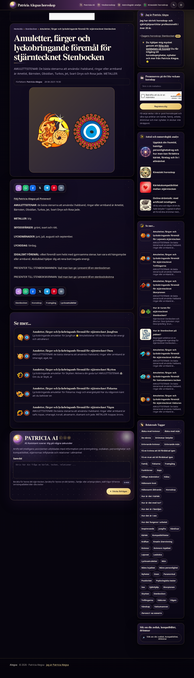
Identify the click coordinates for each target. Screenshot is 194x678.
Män (164, 561)
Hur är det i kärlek (150, 496)
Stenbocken (31, 29)
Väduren (162, 600)
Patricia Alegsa (34, 81)
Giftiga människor (150, 476)
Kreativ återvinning (162, 541)
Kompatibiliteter (160, 535)
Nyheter (145, 574)
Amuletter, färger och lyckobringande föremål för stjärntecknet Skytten (74, 369)
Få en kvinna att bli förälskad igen (158, 450)
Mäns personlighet (168, 567)
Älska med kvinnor (150, 431)
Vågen (173, 600)
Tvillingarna (147, 600)
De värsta (146, 437)
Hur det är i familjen (151, 509)
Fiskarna (156, 463)
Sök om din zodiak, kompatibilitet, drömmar (160, 638)
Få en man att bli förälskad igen (157, 457)
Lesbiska (157, 554)
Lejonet (145, 554)
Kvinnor (145, 548)
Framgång (51, 302)
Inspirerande (147, 528)
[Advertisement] (72, 16)
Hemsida (18, 29)
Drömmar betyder (164, 437)
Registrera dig (160, 106)
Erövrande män (172, 444)
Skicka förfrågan (118, 491)
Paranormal (169, 574)
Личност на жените (151, 613)
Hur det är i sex (149, 515)
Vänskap (145, 606)
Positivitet (146, 580)
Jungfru (162, 528)
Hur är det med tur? (151, 502)
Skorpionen (169, 587)
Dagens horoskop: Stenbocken (158, 35)
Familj (144, 463)
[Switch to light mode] (174, 5)
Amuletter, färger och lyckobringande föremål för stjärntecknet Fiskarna (75, 388)
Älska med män (172, 431)
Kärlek (144, 535)
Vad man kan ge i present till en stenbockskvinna (86, 276)
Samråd (17, 458)
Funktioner (146, 470)
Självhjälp (154, 587)
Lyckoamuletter (68, 302)
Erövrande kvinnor (150, 444)
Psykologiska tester (166, 580)
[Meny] (181, 5)
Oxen (156, 574)
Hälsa (166, 476)
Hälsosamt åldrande (151, 489)
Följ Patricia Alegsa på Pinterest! (32, 198)
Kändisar (174, 528)
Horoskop (36, 302)
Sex (143, 587)
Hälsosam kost (148, 483)
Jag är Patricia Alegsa (157, 14)
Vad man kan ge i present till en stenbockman (84, 268)
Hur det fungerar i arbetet (154, 522)
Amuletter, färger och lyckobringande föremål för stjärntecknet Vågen (73, 407)
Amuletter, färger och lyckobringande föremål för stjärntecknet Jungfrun (75, 332)
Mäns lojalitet (148, 567)
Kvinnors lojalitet (162, 548)
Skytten (145, 593)
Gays (159, 470)
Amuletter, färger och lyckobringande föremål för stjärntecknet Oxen (73, 350)
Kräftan (145, 541)
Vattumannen (161, 606)
